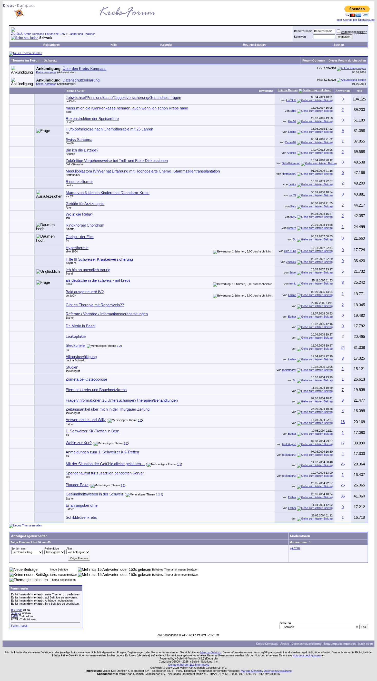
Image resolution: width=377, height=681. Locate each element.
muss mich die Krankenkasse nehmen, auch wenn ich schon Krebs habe (127, 108)
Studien (72, 367)
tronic (69, 284)
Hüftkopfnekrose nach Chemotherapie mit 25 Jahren (109, 129)
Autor (80, 90)
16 (343, 422)
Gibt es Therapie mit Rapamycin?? (95, 305)
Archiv (284, 643)
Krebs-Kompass (46, 72)
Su (67, 240)
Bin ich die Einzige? (82, 150)
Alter (69, 548)
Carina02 (290, 142)
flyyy (69, 207)
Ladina (292, 131)
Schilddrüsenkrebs (81, 517)
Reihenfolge (51, 548)
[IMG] (14, 616)
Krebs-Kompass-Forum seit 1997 (44, 33)
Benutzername (303, 31)
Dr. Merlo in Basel (80, 326)
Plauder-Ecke (77, 485)
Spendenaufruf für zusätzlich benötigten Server (105, 473)
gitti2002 (295, 548)
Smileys (16, 613)
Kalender (166, 44)
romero (291, 227)
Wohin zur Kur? (79, 443)
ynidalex (291, 261)
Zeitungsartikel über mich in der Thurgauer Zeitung (108, 409)
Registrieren (51, 44)
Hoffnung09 (73, 174)
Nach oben (365, 643)
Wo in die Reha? (79, 214)
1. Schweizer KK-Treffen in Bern (92, 431)
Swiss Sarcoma (79, 140)
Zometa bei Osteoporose (86, 379)
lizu (68, 217)
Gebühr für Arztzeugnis (85, 204)
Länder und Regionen (82, 33)
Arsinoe (70, 153)
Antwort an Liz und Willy (86, 420)
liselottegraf (289, 369)
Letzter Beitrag (288, 90)
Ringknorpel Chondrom (85, 225)
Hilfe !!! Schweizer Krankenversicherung (99, 259)
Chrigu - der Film (80, 237)
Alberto (70, 228)
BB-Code (16, 610)
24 (343, 347)
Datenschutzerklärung (81, 80)
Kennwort (300, 36)
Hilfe (114, 44)
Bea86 (70, 143)
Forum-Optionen (313, 60)
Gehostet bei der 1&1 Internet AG (188, 664)
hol (67, 132)
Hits (359, 90)
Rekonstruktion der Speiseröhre (92, 119)
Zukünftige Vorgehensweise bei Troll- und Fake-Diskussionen (117, 161)
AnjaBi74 (71, 263)
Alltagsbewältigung (81, 357)
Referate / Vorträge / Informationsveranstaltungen (107, 314)
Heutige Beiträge (254, 44)
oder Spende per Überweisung (355, 19)
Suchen (339, 44)
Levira (69, 185)
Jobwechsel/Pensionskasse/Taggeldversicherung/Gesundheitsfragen (123, 98)
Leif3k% (71, 101)
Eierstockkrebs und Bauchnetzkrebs (96, 390)
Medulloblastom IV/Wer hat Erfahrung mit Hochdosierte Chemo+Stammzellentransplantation (143, 171)
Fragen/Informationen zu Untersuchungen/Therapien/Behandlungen (122, 400)
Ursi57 (70, 122)
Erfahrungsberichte (81, 505)
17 (343, 443)
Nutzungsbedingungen (340, 643)
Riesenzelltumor (79, 182)
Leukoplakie (76, 336)
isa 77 (69, 196)
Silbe (69, 111)
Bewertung (266, 90)
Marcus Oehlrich (210, 652)
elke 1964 (72, 251)
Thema (69, 90)
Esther (70, 317)
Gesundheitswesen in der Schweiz (95, 494)
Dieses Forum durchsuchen (347, 60)
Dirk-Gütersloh (75, 164)
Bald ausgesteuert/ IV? (85, 292)
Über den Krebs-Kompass (84, 69)
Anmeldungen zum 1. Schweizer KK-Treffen (102, 452)
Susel (69, 273)
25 (343, 464)
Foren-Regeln (19, 625)
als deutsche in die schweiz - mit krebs (98, 280)
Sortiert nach (19, 548)
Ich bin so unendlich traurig (88, 270)
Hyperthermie (77, 248)
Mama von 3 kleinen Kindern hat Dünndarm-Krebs (108, 193)
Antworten (342, 90)
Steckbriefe (75, 345)
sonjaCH (71, 295)
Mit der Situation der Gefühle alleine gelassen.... (105, 464)
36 (343, 496)
